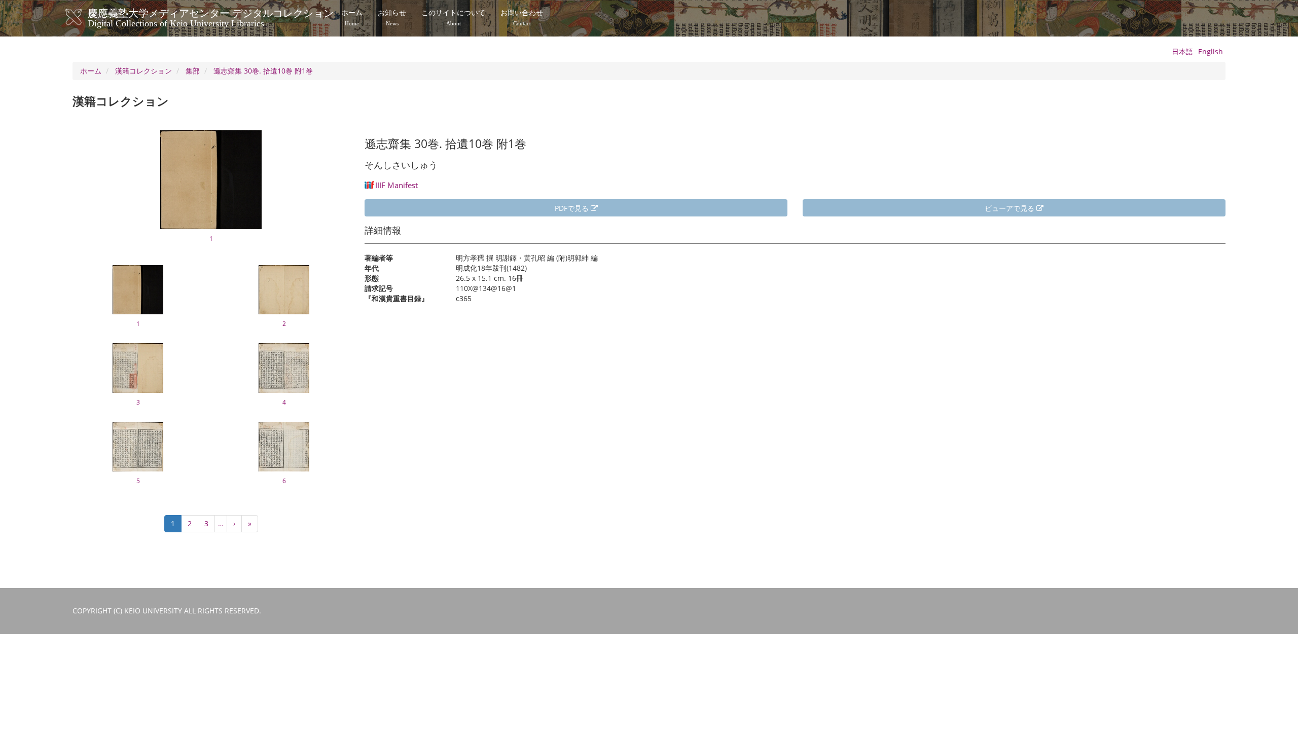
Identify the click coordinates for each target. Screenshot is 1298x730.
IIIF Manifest (396, 185)
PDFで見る (573, 208)
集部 (193, 71)
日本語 (1182, 51)
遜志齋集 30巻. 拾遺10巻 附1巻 (263, 71)
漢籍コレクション (143, 71)
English (1210, 51)
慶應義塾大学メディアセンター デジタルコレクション (211, 17)
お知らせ (392, 17)
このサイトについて (453, 17)
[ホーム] (84, 17)
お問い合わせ (521, 17)
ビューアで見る (1010, 208)
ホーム (352, 17)
